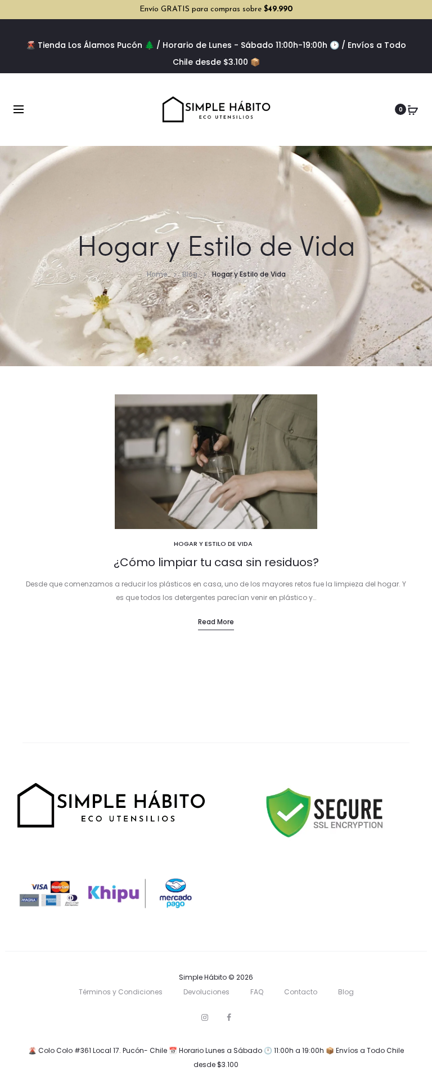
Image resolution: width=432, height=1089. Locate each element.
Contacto (300, 992)
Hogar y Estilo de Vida (213, 543)
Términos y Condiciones (121, 992)
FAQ (256, 992)
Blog (346, 992)
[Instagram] (204, 1017)
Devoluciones (206, 992)
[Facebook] (229, 1017)
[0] (412, 109)
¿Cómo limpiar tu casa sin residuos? (216, 562)
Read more (216, 621)
